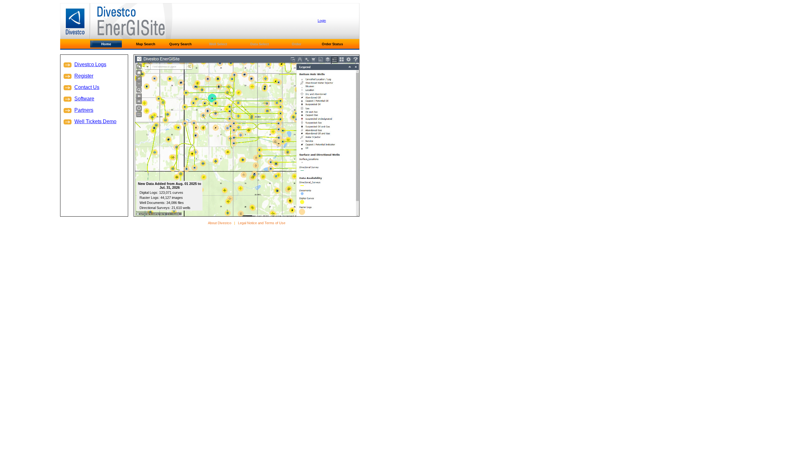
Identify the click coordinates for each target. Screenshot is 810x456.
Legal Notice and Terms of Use (261, 223)
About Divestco (219, 223)
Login (322, 20)
